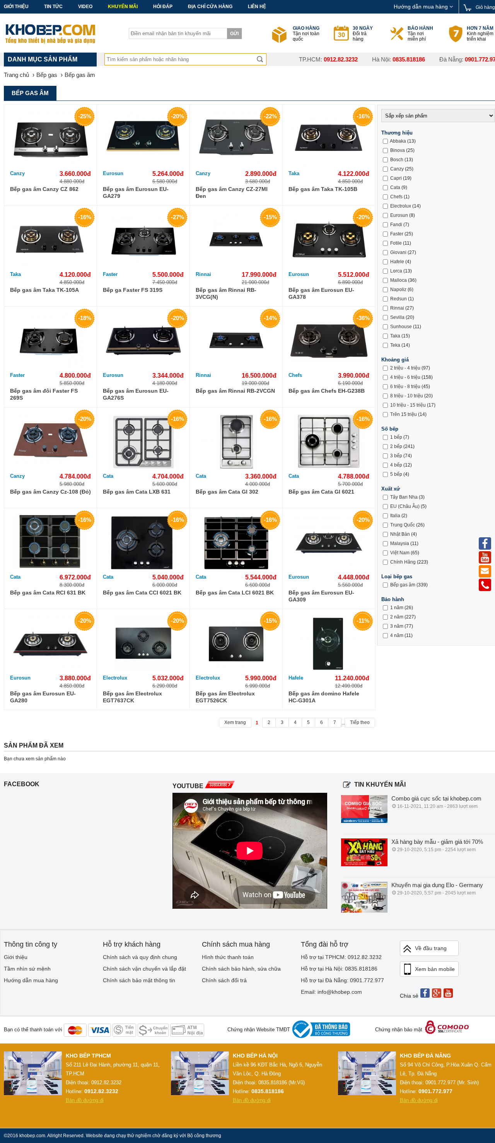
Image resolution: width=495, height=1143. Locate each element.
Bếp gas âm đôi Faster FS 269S (44, 394)
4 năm (396, 635)
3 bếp (396, 455)
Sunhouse (401, 326)
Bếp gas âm (402, 585)
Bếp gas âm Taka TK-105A (44, 290)
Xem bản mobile (435, 969)
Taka (293, 173)
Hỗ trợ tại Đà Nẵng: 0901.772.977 (342, 980)
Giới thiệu (16, 6)
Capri (396, 178)
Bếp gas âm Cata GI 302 (227, 492)
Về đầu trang (431, 948)
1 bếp (396, 437)
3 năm (396, 626)
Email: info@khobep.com (331, 992)
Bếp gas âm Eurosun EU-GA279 (136, 192)
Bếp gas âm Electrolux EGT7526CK (225, 697)
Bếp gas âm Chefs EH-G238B (326, 391)
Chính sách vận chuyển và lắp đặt (144, 969)
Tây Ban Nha (404, 497)
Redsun (398, 299)
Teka (395, 345)
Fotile (396, 243)
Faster (110, 274)
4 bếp (396, 465)
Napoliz (398, 289)
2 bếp (396, 446)
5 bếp (396, 474)
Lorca (396, 271)
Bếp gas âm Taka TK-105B (322, 189)
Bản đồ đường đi (85, 1100)
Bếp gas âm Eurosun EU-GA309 (321, 596)
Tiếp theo (360, 722)
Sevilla (397, 317)
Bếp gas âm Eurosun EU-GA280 (43, 697)
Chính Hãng (403, 562)
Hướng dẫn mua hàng (421, 6)
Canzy (17, 173)
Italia (395, 515)
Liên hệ (257, 6)
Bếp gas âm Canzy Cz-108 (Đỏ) (50, 492)
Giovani (398, 252)
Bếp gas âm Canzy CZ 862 (44, 189)
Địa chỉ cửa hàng (210, 6)
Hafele (295, 678)
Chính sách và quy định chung (140, 957)
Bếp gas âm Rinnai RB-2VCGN (235, 391)
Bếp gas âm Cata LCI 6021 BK (235, 592)
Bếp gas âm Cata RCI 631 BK (47, 592)
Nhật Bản (400, 534)
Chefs (295, 375)
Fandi (396, 224)
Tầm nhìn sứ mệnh (27, 969)
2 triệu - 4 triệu (405, 368)
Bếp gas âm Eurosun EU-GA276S (136, 394)
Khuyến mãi (123, 6)
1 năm (396, 607)
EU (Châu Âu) (405, 506)
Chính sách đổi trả (224, 980)
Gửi (234, 33)
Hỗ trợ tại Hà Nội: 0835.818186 (339, 969)
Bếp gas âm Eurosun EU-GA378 (321, 293)
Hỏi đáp (162, 6)
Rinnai (203, 274)
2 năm (396, 617)
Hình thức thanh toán (228, 957)
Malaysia (399, 543)
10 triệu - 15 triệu (408, 405)
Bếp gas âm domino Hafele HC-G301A (323, 697)
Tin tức (53, 6)
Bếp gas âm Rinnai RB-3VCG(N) (226, 293)
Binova (397, 150)
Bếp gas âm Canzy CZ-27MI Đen (232, 192)
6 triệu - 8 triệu (405, 386)
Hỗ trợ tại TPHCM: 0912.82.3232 (341, 957)
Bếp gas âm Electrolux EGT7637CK (132, 697)
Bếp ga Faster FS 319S (132, 290)
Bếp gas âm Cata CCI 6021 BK (142, 592)
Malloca (398, 280)
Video (85, 6)
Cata (108, 476)
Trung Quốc (402, 525)
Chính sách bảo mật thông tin (139, 980)
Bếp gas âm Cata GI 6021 (321, 492)
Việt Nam (400, 552)
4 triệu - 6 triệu (405, 377)
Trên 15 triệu (403, 414)
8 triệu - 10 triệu (406, 396)
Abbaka (398, 141)
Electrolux (115, 678)
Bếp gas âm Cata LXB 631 (137, 492)
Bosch (396, 159)
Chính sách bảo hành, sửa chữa (241, 969)
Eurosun (113, 173)
